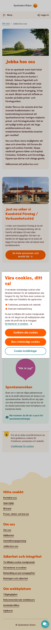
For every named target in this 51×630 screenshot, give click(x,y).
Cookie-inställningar (25, 351)
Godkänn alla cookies (25, 332)
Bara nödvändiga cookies (25, 341)
